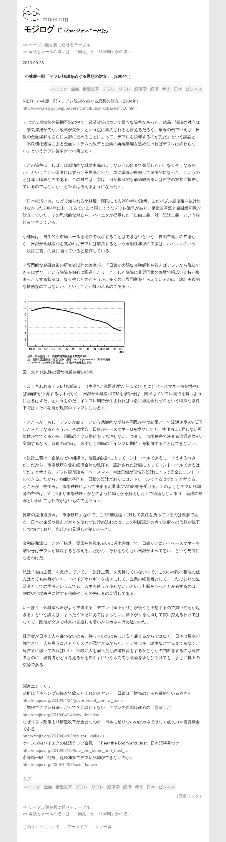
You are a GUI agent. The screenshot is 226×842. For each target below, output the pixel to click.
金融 (75, 89)
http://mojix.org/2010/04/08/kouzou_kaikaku (63, 736)
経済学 (140, 89)
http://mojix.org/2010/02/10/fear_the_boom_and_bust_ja (75, 750)
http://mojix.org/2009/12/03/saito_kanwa (60, 764)
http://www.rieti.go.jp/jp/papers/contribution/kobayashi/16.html (80, 108)
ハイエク (59, 89)
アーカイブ (77, 826)
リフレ (125, 89)
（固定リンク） (189, 796)
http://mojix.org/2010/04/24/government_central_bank (73, 700)
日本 (178, 89)
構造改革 (91, 89)
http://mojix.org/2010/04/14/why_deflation (61, 714)
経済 (154, 89)
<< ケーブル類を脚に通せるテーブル (56, 44)
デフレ (109, 89)
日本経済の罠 (39, 201)
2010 (27, 62)
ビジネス (194, 89)
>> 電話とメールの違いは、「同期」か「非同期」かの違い (77, 51)
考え (166, 89)
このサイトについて (41, 826)
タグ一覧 (103, 826)
